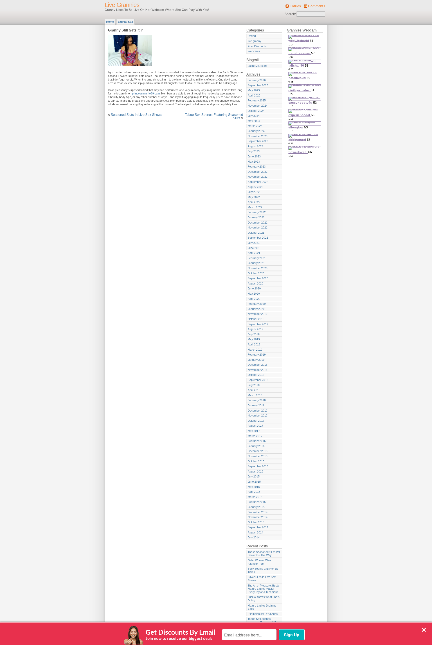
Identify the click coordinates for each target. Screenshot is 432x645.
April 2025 (254, 95)
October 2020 (256, 273)
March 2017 (255, 436)
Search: (290, 14)
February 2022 (257, 212)
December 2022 (258, 171)
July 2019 (254, 334)
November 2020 (258, 268)
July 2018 (254, 385)
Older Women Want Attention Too (260, 562)
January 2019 (256, 359)
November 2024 (258, 105)
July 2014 (254, 537)
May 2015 (254, 486)
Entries (295, 6)
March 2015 (255, 497)
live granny (254, 41)
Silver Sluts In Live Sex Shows (262, 579)
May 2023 (254, 161)
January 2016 (256, 446)
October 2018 (256, 374)
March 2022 (255, 207)
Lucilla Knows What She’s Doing (263, 599)
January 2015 (256, 507)
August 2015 (255, 471)
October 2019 (256, 319)
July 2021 (254, 242)
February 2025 (257, 100)
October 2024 (256, 110)
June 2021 (254, 248)
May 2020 (254, 293)
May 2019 (254, 339)
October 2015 (256, 461)
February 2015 (257, 502)
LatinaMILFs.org (258, 65)
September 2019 (258, 324)
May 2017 (254, 430)
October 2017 (256, 420)
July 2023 (254, 151)
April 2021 (254, 253)
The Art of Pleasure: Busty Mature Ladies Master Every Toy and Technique (263, 589)
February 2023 (257, 166)
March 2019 (255, 349)
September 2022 (258, 182)
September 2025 (258, 85)
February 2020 (257, 303)
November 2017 (258, 415)
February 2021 (257, 258)
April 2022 (254, 202)
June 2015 (254, 481)
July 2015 (254, 476)
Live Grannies (122, 5)
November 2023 (258, 136)
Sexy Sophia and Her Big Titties (263, 570)
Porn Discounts (257, 46)
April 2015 (254, 491)
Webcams (254, 51)
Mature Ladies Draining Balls (262, 607)
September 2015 (258, 466)
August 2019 (255, 329)
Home (110, 21)
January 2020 (256, 309)
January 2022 (256, 217)
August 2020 (255, 283)
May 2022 (254, 197)
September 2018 (258, 380)
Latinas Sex (125, 21)
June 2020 (254, 288)
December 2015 (258, 451)
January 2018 (256, 405)
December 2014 (258, 512)
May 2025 (254, 90)
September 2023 (258, 141)
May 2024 (254, 121)
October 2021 (256, 232)
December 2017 (258, 410)
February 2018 (257, 400)
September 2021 (258, 237)
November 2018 (258, 370)
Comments (316, 6)
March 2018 (255, 395)
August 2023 (255, 146)
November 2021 (258, 227)
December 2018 (258, 364)
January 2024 (256, 131)
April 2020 (254, 298)
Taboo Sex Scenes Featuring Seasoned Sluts (214, 116)
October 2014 (256, 522)
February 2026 (257, 80)
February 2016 (257, 441)
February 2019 (257, 354)
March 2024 (255, 126)
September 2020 (258, 278)
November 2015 (258, 456)
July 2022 (254, 192)
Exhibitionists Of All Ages (263, 614)
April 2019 (254, 344)
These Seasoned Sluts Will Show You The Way (264, 554)
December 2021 (258, 222)
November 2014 (258, 517)
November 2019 (258, 314)
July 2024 (254, 115)
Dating (252, 36)
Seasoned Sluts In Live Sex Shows (136, 114)
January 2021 (256, 263)
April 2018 (254, 390)
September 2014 (258, 527)
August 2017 (255, 425)
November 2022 (258, 176)
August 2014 (255, 532)
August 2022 (255, 187)
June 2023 (254, 156)
